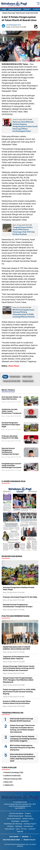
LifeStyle (10, 826)
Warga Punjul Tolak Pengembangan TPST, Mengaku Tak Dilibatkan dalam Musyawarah (18, 680)
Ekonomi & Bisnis (14, 9)
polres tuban (27, 377)
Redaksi (25, 836)
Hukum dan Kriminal (14, 819)
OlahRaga (18, 826)
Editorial (20, 831)
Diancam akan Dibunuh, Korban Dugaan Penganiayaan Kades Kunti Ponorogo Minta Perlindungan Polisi (25, 126)
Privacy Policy (29, 840)
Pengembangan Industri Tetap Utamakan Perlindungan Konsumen (11, 465)
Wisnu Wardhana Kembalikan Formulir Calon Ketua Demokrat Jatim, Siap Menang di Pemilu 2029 (22, 757)
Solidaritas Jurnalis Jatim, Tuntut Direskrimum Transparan (11, 411)
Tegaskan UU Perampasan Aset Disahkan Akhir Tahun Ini (16, 658)
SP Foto (24, 829)
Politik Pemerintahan (15, 816)
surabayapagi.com (13, 25)
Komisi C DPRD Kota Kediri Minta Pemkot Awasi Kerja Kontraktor (17, 702)
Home (4, 9)
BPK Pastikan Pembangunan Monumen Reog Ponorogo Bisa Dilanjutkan (22, 748)
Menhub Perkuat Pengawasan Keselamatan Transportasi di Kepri (10, 451)
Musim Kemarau (13, 779)
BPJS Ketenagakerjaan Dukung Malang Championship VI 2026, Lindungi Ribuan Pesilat (24, 313)
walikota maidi (12, 776)
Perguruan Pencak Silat (11, 381)
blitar (8, 782)
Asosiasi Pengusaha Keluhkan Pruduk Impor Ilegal (11, 425)
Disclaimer (13, 836)
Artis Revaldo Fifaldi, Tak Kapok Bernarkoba (11, 398)
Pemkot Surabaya (13, 772)
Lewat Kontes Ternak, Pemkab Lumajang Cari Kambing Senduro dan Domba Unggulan (23, 739)
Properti (28, 813)
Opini (18, 829)
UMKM (8, 785)
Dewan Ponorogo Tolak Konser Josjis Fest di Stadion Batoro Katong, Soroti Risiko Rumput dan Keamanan (18, 668)
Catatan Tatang (28, 819)
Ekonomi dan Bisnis (16, 813)
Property (27, 9)
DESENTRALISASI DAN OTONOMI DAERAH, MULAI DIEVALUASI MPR (16, 648)
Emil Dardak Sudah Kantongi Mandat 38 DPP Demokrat (21, 720)
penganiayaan (15, 377)
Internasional (9, 829)
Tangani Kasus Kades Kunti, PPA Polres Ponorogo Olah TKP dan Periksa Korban (24, 230)
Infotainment (28, 826)
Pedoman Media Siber (11, 840)
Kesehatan (25, 821)
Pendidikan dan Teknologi (13, 824)
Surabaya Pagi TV (30, 824)
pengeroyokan (28, 381)
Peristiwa (28, 816)
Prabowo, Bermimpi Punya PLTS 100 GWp (10, 437)
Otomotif (31, 829)
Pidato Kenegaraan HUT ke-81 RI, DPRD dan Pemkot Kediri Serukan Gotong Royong (19, 692)
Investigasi (15, 821)
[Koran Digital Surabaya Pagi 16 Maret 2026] (20, 518)
